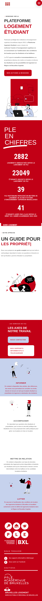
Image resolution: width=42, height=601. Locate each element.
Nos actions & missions (18, 73)
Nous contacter (18, 340)
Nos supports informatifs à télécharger (17, 351)
